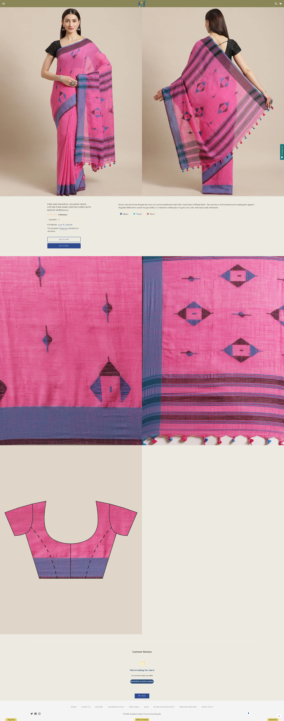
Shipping (63, 228)
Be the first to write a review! (142, 681)
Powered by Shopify (152, 713)
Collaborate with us (116, 707)
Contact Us (86, 707)
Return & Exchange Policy (164, 707)
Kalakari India (136, 713)
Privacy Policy (207, 707)
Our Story (99, 707)
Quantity (53, 219)
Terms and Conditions (188, 707)
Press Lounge (134, 707)
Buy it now (64, 246)
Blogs (146, 707)
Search (74, 707)
